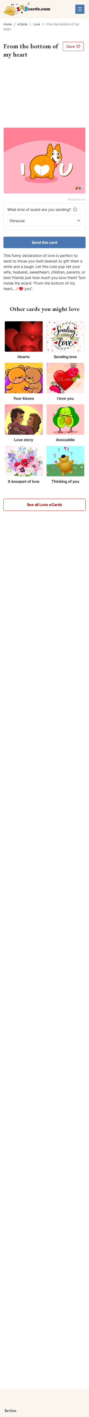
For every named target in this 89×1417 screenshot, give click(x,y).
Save (71, 46)
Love (36, 24)
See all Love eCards (44, 504)
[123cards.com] (27, 11)
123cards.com (78, 199)
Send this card (44, 242)
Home (7, 24)
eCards (23, 24)
